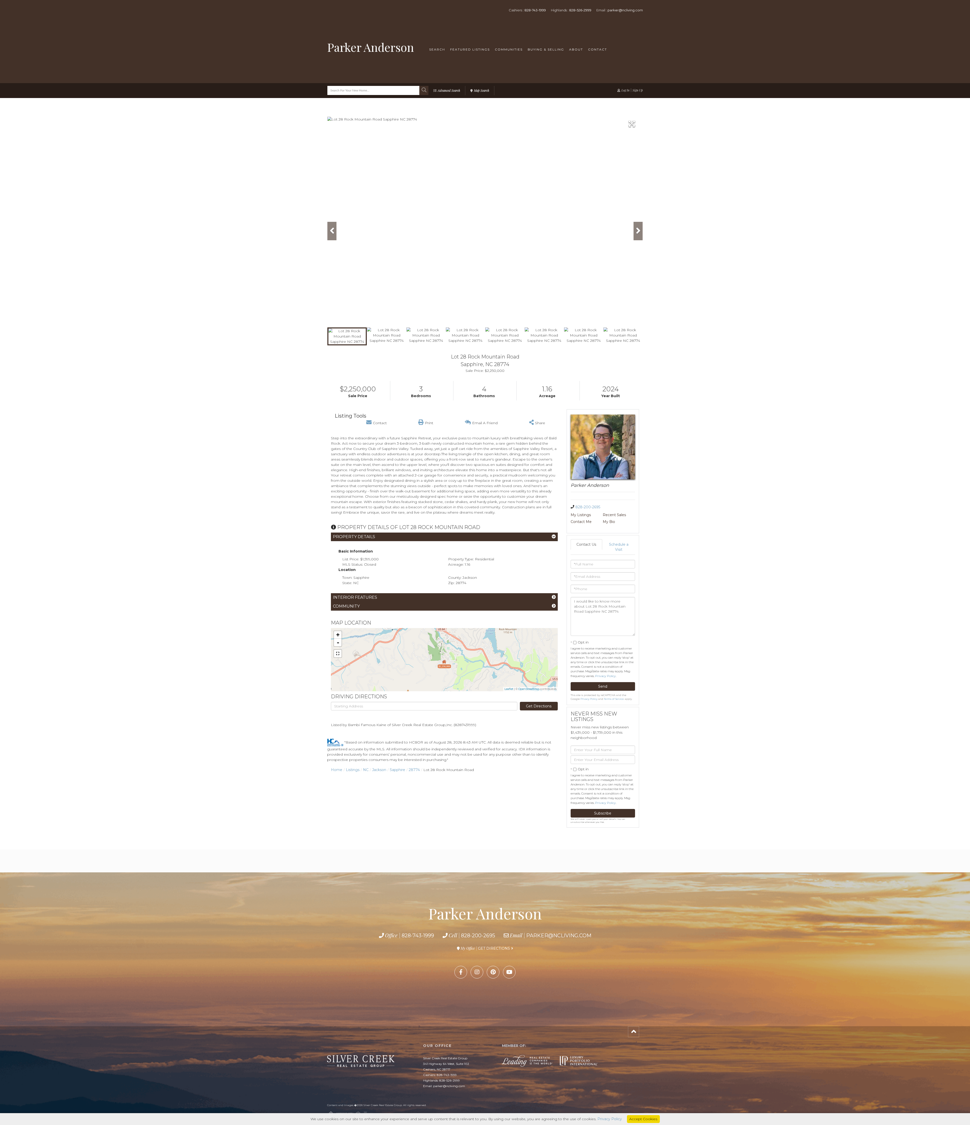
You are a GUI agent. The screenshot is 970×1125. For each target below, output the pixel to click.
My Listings (581, 515)
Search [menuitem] (437, 49)
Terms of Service (614, 699)
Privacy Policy (605, 676)
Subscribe (602, 813)
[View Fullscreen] (338, 653)
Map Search (481, 90)
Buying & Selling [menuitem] (546, 49)
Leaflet (508, 689)
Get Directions (538, 706)
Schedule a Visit (618, 547)
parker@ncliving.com (625, 10)
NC (366, 770)
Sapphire (397, 770)
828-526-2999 (580, 10)
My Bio (609, 521)
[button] (423, 90)
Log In (625, 90)
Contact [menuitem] (597, 49)
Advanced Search (449, 90)
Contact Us (586, 544)
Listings (352, 770)
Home (336, 770)
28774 (414, 770)
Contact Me (581, 521)
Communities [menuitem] (509, 49)
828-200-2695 (587, 507)
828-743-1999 (535, 10)
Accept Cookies (643, 1119)
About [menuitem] (576, 49)
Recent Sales (614, 515)
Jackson (379, 770)
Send (602, 686)
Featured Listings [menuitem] (470, 49)
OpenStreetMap (528, 689)
